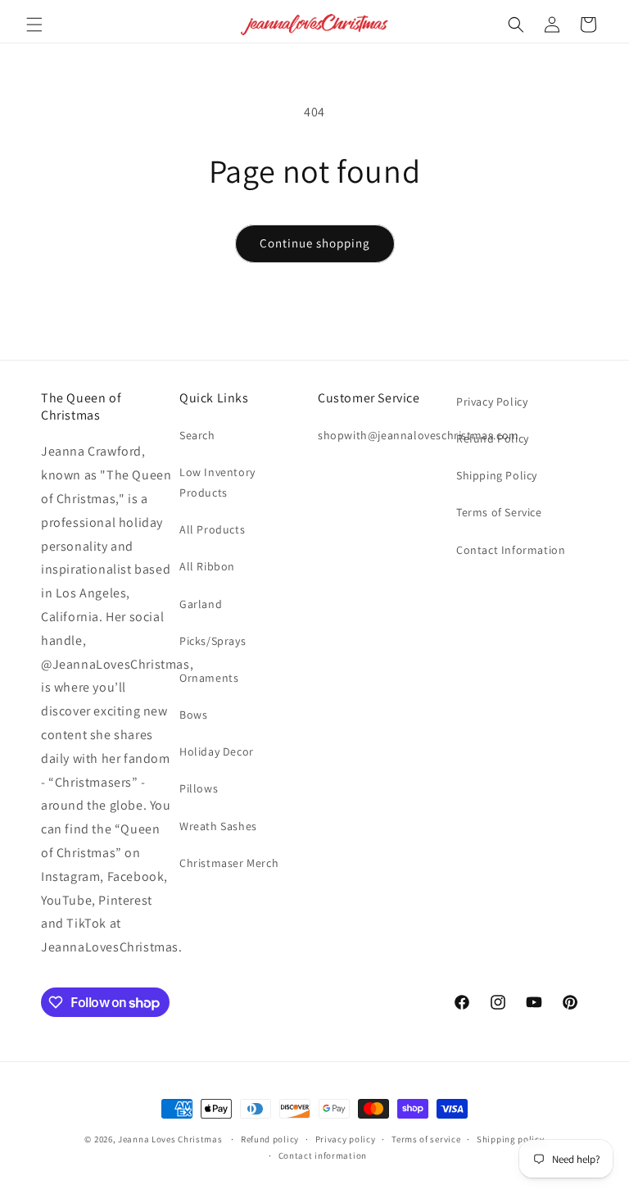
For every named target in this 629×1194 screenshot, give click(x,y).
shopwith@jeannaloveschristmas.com (418, 435)
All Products (212, 529)
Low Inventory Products (217, 482)
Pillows (198, 788)
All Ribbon (207, 566)
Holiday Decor (216, 751)
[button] (34, 25)
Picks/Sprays (212, 640)
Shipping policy (511, 1139)
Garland (200, 604)
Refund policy (270, 1139)
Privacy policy (345, 1139)
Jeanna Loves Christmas (170, 1139)
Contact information (322, 1155)
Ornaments (208, 677)
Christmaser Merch (228, 863)
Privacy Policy (491, 401)
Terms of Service (499, 512)
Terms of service (425, 1139)
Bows (193, 714)
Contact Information (510, 550)
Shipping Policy (496, 475)
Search (197, 435)
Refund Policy (492, 438)
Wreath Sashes (218, 826)
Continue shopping (315, 243)
